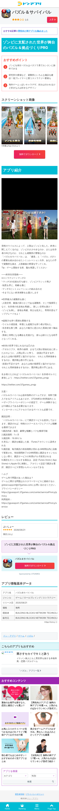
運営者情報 (19, 794)
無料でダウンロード (29, 154)
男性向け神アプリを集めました (33, 31)
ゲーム (21, 636)
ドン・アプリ (9, 636)
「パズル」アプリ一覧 (29, 670)
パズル (30, 636)
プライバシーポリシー (35, 794)
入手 (52, 19)
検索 (29, 781)
